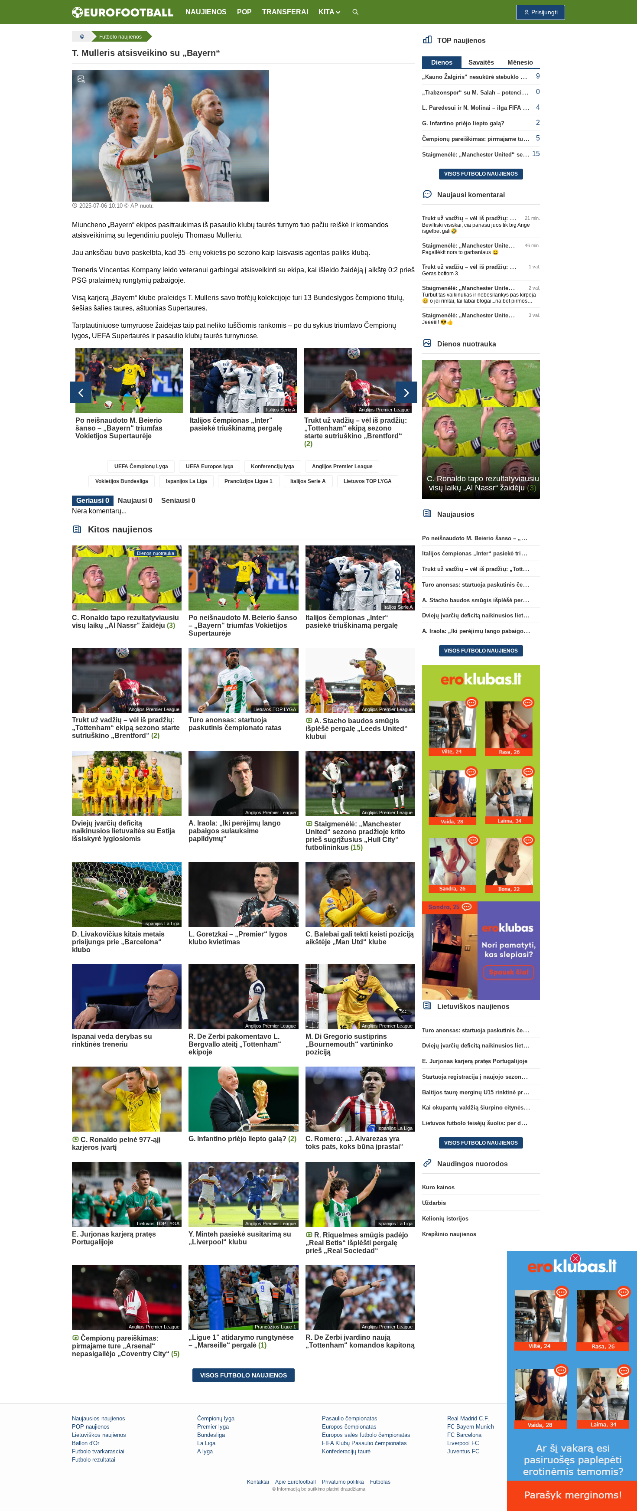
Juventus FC (463, 1451)
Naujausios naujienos (98, 1418)
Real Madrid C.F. (468, 1418)
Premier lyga (213, 1426)
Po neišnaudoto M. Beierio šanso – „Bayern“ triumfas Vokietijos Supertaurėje (526, 538)
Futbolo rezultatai (93, 1459)
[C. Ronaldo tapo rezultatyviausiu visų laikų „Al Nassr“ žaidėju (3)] (481, 429)
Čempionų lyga (215, 1418)
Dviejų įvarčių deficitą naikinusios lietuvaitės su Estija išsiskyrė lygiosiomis (524, 615)
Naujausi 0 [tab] (135, 500)
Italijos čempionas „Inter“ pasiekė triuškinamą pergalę (495, 553)
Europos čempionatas (349, 1426)
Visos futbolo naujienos (243, 1375)
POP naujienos (91, 1426)
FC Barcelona (464, 1435)
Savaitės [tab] (481, 62)
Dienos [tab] (441, 62)
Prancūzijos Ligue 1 (248, 481)
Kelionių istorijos (445, 1218)
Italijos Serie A (308, 481)
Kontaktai (258, 1482)
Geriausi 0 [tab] (92, 500)
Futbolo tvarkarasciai (98, 1451)
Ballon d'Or (85, 1443)
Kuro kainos (438, 1187)
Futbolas (380, 1482)
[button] (330, 12)
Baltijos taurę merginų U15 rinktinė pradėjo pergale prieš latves (507, 1092)
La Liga (206, 1443)
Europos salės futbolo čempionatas (366, 1435)
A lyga (205, 1451)
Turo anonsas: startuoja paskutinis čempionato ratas (492, 584)
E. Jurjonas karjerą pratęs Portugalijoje (474, 1061)
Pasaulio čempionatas (349, 1418)
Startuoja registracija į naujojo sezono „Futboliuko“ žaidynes (504, 1077)
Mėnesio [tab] (520, 62)
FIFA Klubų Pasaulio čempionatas (364, 1443)
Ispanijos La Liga (186, 481)
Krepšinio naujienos (449, 1234)
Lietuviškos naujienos (99, 1435)
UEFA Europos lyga (210, 466)
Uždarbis (434, 1203)
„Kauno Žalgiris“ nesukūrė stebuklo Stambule (484, 77)
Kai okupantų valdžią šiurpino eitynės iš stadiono (488, 1107)
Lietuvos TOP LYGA (368, 481)
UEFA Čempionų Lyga (141, 466)
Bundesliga (211, 1435)
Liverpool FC (463, 1443)
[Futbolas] (81, 36)
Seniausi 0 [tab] (178, 500)
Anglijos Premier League (342, 466)
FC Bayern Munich (470, 1426)
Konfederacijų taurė (346, 1451)
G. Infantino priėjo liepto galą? (463, 123)
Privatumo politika (343, 1482)
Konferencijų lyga (272, 466)
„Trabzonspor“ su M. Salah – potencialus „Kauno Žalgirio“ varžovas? (516, 92)
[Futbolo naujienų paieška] (355, 12)
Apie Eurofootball (295, 1482)
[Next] (406, 392)
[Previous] (80, 392)
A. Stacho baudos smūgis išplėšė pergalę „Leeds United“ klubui (508, 600)
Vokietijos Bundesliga (121, 481)
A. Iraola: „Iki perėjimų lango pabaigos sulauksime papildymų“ (507, 631)
